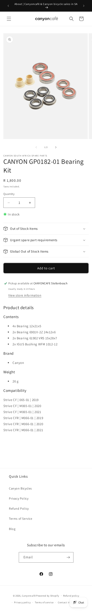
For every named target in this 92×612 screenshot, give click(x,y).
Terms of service (44, 602)
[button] (9, 19)
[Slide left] (36, 147)
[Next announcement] (84, 6)
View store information (24, 295)
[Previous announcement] (8, 6)
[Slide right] (56, 147)
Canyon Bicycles (20, 488)
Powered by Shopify (47, 595)
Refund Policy (19, 508)
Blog (12, 529)
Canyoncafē (29, 595)
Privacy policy (22, 602)
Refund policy (71, 595)
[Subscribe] (68, 557)
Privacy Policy (18, 498)
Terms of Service (20, 519)
